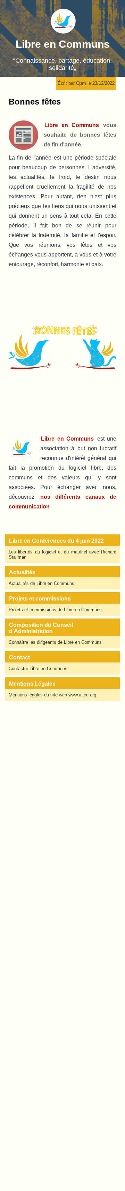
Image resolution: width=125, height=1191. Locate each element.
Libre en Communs (63, 44)
